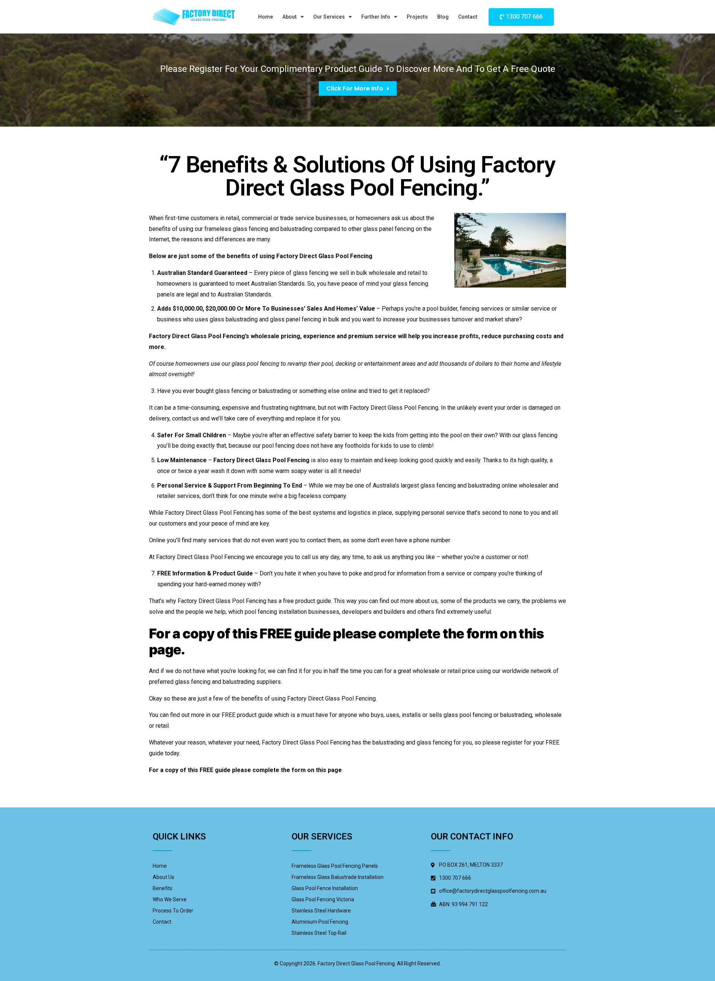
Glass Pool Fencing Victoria (323, 899)
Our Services (329, 17)
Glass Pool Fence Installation (325, 888)
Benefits (162, 888)
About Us (163, 877)
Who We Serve (170, 899)
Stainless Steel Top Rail (319, 933)
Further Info (375, 17)
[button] (521, 17)
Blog (443, 17)
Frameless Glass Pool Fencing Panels (335, 866)
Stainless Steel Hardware (321, 911)
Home (265, 17)
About (289, 17)
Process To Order (173, 911)
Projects (417, 17)
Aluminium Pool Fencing (320, 922)
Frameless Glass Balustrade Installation (338, 877)
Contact (467, 17)
